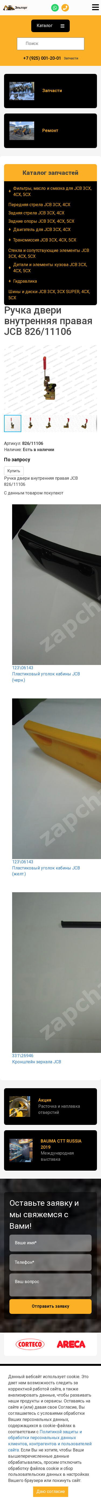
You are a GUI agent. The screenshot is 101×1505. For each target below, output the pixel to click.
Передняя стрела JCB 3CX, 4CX (39, 204)
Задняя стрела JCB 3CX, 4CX (36, 212)
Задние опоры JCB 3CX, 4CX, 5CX (41, 221)
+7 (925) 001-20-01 (42, 58)
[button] (92, 350)
